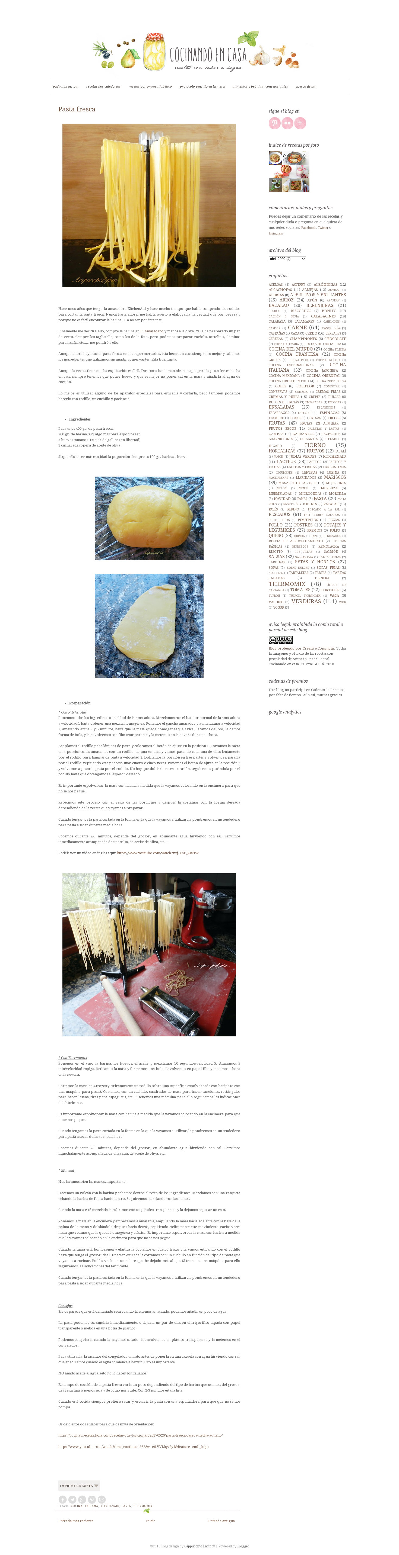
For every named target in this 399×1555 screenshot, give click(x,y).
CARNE (297, 327)
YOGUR (278, 607)
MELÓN (282, 488)
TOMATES (300, 589)
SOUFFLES (276, 572)
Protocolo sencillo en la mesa (202, 86)
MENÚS (304, 488)
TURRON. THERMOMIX (305, 595)
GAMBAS (276, 434)
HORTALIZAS (282, 451)
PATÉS (273, 509)
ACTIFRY (298, 285)
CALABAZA (277, 321)
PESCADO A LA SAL (324, 509)
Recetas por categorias (103, 86)
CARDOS (274, 328)
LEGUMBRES (284, 472)
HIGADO (275, 446)
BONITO (329, 311)
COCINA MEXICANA (284, 376)
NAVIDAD (282, 499)
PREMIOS (314, 530)
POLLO (276, 525)
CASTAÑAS (277, 333)
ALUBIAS (276, 295)
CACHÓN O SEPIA (284, 316)
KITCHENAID (109, 1506)
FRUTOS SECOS (282, 428)
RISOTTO (276, 552)
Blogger (243, 1546)
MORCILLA (337, 494)
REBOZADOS (332, 536)
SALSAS (277, 556)
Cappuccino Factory (200, 1546)
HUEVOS (315, 451)
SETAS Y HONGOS (315, 561)
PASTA (126, 1506)
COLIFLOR (305, 386)
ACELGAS (276, 285)
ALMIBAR (334, 289)
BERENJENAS (319, 305)
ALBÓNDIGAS (325, 284)
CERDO (311, 333)
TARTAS (321, 573)
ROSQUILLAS (303, 551)
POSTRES (303, 525)
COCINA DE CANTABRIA (323, 344)
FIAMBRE (276, 418)
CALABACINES (323, 316)
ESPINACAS (329, 413)
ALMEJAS (310, 290)
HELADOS (333, 439)
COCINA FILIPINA (334, 349)
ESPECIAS (304, 413)
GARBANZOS (303, 434)
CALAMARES (304, 321)
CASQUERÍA (331, 328)
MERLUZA (329, 488)
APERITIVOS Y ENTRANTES (318, 294)
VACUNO (276, 602)
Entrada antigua (221, 1521)
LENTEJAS (309, 472)
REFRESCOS (300, 546)
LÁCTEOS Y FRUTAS (302, 467)
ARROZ (287, 300)
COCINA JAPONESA (322, 370)
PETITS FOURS (279, 520)
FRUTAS (277, 423)
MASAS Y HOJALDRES (297, 483)
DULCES (334, 397)
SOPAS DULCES (298, 567)
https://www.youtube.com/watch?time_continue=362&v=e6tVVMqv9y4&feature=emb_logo (133, 1447)
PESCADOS (279, 514)
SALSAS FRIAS (330, 557)
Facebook (308, 228)
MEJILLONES (336, 483)
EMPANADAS (313, 402)
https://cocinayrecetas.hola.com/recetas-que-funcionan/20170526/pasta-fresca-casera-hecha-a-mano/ (140, 1435)
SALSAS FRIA (304, 557)
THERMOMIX (143, 1506)
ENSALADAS (281, 407)
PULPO (335, 530)
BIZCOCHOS (301, 311)
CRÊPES (315, 397)
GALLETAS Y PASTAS (324, 428)
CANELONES (331, 321)
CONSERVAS (278, 392)
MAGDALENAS (278, 477)
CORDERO (301, 391)
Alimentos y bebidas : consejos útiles (260, 86)
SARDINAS (277, 562)
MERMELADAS (280, 494)
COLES (280, 386)
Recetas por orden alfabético (150, 86)
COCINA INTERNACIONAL (291, 365)
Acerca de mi (305, 86)
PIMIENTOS (308, 520)
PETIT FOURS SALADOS (322, 514)
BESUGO (274, 311)
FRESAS (315, 418)
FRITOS (334, 418)
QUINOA (299, 536)
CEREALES (333, 333)
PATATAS (331, 504)
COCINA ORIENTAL (323, 376)
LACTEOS (286, 461)
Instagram (276, 233)
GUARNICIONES (281, 439)
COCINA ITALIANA (84, 1506)
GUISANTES (309, 439)
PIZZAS (334, 520)
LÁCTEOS (314, 462)
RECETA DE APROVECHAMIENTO (296, 541)
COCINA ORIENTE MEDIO (289, 381)
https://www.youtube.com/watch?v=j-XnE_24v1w (157, 853)
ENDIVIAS (334, 402)
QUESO (276, 535)
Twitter (323, 228)
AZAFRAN (333, 300)
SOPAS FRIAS (328, 568)
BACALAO (279, 305)
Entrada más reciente (75, 1521)
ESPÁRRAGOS (279, 413)
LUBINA (333, 472)
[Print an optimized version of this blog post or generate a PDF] (79, 1490)
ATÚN (312, 300)
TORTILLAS (331, 590)
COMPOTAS (332, 386)
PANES (302, 499)
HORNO (315, 445)
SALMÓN (331, 552)
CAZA (295, 333)
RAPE (314, 536)
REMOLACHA (328, 546)
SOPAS (274, 568)
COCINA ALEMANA (286, 344)
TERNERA (322, 578)
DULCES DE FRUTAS (284, 402)
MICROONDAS (310, 494)
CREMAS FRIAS (328, 392)
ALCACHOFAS (280, 290)
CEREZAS (276, 339)
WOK (342, 602)
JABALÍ (340, 451)
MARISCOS (335, 477)
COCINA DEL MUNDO (291, 349)
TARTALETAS (298, 573)
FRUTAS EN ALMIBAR (319, 423)
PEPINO (293, 509)
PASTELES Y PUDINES (300, 504)
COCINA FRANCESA (297, 354)
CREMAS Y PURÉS (284, 397)
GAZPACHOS (331, 434)
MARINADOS (306, 478)
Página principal (65, 86)
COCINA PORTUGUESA (330, 381)
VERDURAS (306, 601)
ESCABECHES (326, 407)
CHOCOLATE (335, 339)
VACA (334, 595)
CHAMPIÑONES (303, 339)
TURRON (274, 595)
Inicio (151, 1521)
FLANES (296, 418)
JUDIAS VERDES (302, 456)
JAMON (278, 456)
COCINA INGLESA (328, 360)
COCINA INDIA (299, 360)
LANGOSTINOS (334, 467)
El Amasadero (151, 331)
